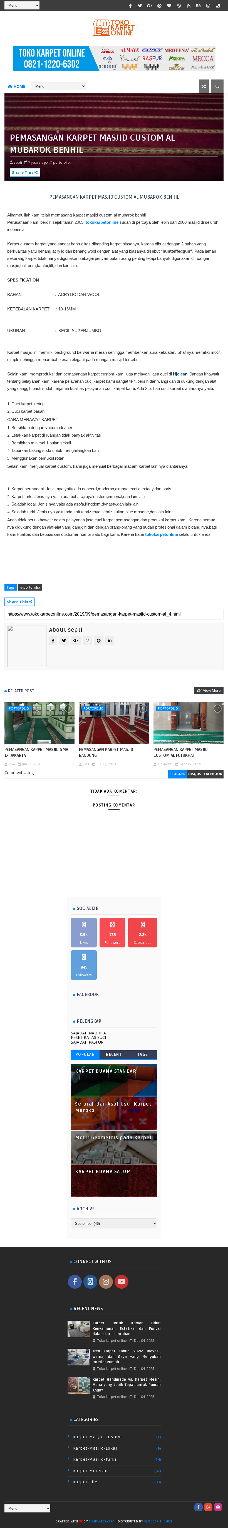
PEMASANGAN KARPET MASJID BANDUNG (106, 752)
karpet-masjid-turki (95, 1459)
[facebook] (130, 5)
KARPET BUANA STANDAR (105, 1071)
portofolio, (62, 162)
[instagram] (208, 5)
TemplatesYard (102, 1521)
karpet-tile (85, 1482)
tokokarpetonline (102, 222)
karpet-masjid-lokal (95, 1448)
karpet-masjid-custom (97, 1437)
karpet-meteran (90, 1471)
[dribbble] (179, 5)
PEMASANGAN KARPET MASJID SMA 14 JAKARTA (36, 752)
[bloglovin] (169, 5)
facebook (213, 774)
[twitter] (140, 5)
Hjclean (180, 374)
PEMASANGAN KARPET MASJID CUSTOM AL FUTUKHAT (180, 752)
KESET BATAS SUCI (88, 1037)
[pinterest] (159, 5)
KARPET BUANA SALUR (102, 1171)
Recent (114, 1054)
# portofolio (30, 587)
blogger (177, 774)
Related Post (21, 690)
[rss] (189, 5)
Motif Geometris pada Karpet (113, 1138)
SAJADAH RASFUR (87, 1042)
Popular (85, 1054)
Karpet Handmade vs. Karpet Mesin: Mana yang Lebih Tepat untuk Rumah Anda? (127, 1385)
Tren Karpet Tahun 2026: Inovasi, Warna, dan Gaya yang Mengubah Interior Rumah (127, 1356)
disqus (194, 774)
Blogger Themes (158, 1521)
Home (19, 86)
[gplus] (150, 5)
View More (212, 690)
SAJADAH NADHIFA (88, 1033)
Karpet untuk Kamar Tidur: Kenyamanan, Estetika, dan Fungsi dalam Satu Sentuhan (127, 1328)
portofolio (19, 708)
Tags (142, 1054)
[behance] (198, 5)
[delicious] (218, 5)
